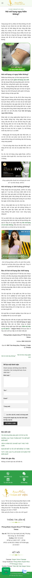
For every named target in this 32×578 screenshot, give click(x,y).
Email (6, 398)
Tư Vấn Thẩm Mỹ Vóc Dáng (16, 9)
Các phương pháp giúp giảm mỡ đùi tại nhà (14, 435)
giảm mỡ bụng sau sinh (21, 80)
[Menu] (2, 3)
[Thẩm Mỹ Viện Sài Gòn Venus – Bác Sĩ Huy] (16, 3)
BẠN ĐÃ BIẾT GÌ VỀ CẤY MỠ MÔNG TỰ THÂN (15, 449)
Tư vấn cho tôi (8, 482)
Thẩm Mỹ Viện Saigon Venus (21, 566)
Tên (5, 390)
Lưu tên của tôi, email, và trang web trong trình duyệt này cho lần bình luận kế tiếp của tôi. (16, 417)
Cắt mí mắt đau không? (8, 356)
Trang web (7, 406)
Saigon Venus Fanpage (19, 559)
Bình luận (7, 375)
